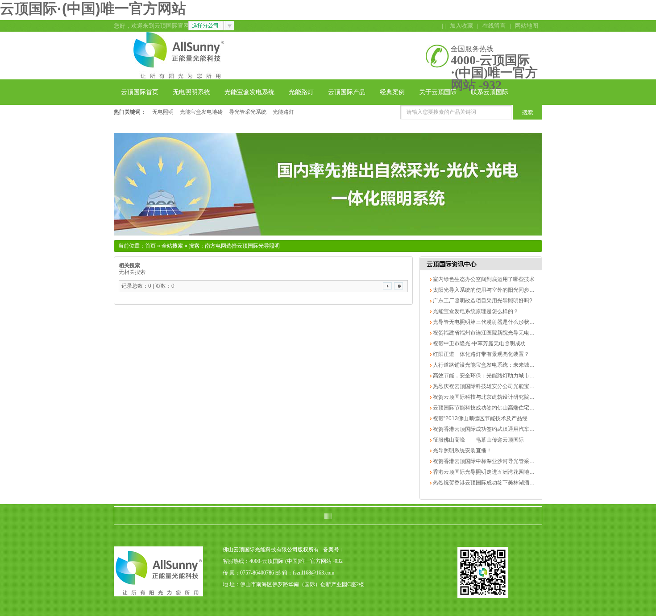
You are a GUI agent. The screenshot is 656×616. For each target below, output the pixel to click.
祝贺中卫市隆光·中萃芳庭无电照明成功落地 (484, 343)
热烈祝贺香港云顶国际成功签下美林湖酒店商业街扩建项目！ (504, 483)
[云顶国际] (177, 74)
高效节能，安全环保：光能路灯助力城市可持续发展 (494, 375)
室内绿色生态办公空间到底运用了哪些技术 (483, 279)
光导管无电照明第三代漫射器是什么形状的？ (486, 322)
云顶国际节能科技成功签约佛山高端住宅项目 (486, 408)
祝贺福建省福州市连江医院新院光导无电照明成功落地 (496, 333)
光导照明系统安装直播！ (462, 450)
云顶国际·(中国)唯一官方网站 (93, 8)
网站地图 (526, 25)
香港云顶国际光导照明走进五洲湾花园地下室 (486, 472)
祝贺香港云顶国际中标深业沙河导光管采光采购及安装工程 (502, 461)
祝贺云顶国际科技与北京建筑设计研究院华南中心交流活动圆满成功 (513, 397)
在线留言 (494, 25)
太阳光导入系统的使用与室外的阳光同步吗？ (486, 290)
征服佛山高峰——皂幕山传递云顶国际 (478, 440)
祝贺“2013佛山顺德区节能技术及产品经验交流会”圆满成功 (502, 418)
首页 (150, 246)
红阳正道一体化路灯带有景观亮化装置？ (480, 354)
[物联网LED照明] (328, 184)
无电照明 (163, 112)
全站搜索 (172, 246)
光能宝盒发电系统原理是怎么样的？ (475, 311)
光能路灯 (283, 112)
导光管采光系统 (247, 112)
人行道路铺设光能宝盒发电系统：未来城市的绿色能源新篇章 (504, 365)
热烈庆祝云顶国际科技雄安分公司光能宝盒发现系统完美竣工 (504, 386)
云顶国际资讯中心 (452, 264)
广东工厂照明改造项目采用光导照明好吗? (482, 301)
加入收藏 (461, 25)
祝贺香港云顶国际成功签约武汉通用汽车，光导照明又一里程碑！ (510, 429)
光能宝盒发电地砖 (201, 112)
